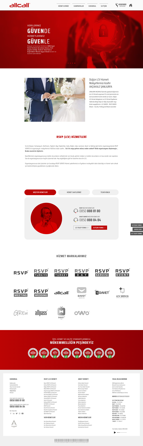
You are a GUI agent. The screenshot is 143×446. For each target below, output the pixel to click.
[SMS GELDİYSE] (70, 63)
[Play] (115, 432)
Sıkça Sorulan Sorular (15, 387)
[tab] (40, 192)
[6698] (74, 63)
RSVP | (49, 385)
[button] (63, 5)
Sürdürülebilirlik (14, 385)
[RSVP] (68, 63)
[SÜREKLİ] (72, 63)
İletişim (12, 393)
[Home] (130, 5)
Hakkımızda (12, 383)
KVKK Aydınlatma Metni (118, 383)
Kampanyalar (13, 389)
